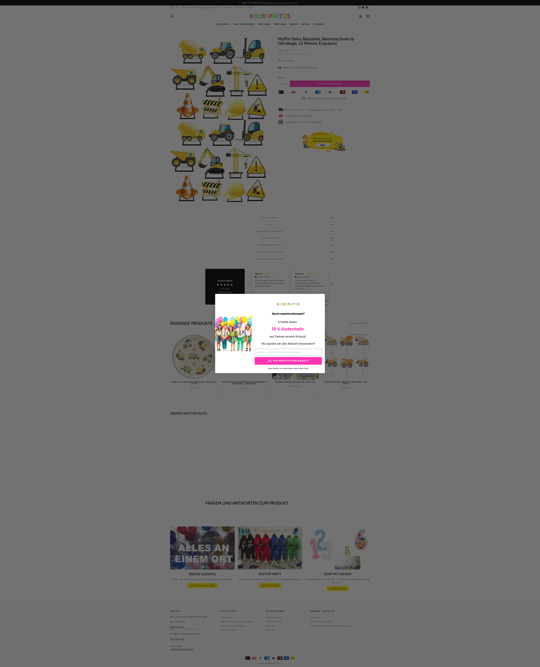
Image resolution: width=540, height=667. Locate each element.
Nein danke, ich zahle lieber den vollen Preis (288, 368)
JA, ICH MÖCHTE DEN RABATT (288, 360)
